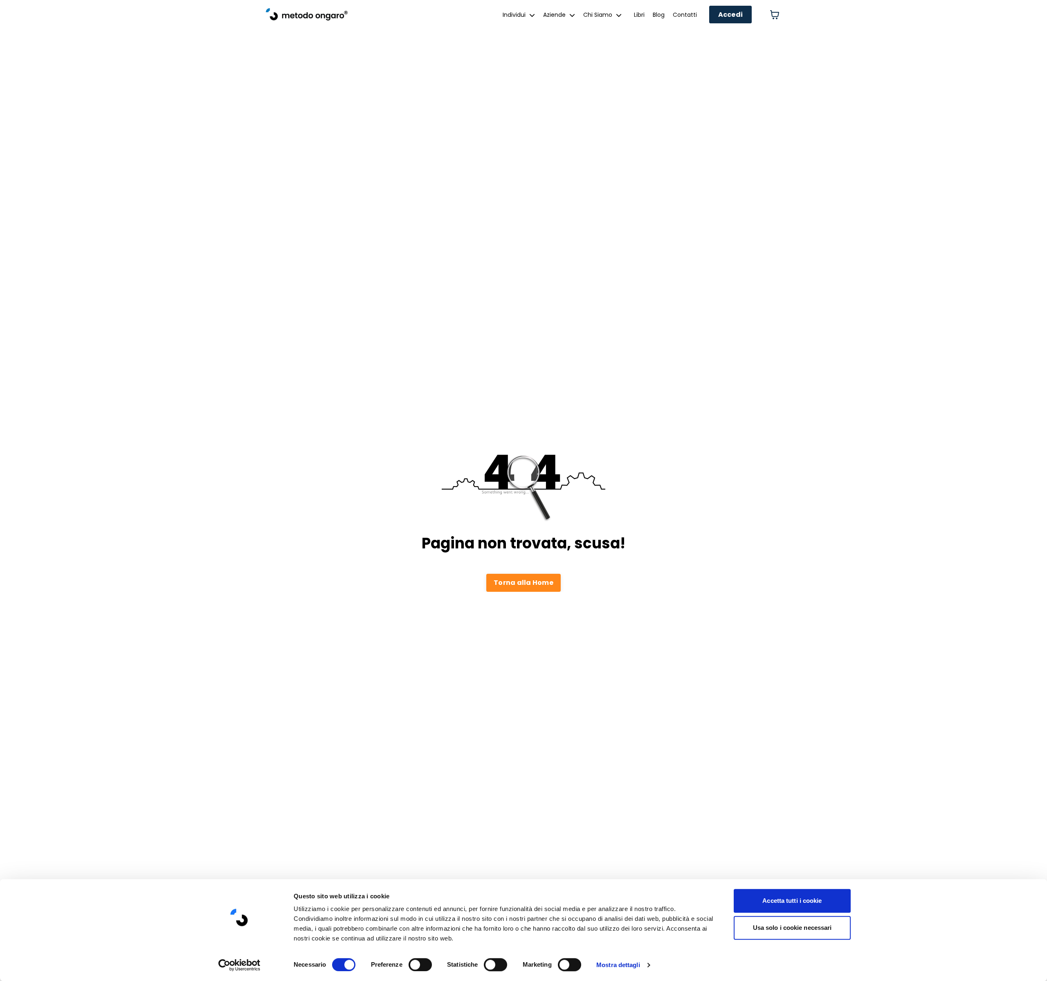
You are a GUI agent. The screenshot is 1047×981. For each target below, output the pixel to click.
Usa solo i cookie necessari (792, 927)
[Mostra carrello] (774, 14)
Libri (639, 15)
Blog (659, 15)
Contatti (685, 15)
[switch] (420, 964)
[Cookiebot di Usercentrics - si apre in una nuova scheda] (239, 965)
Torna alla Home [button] (523, 582)
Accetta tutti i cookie (792, 900)
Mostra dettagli (618, 964)
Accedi (730, 14)
